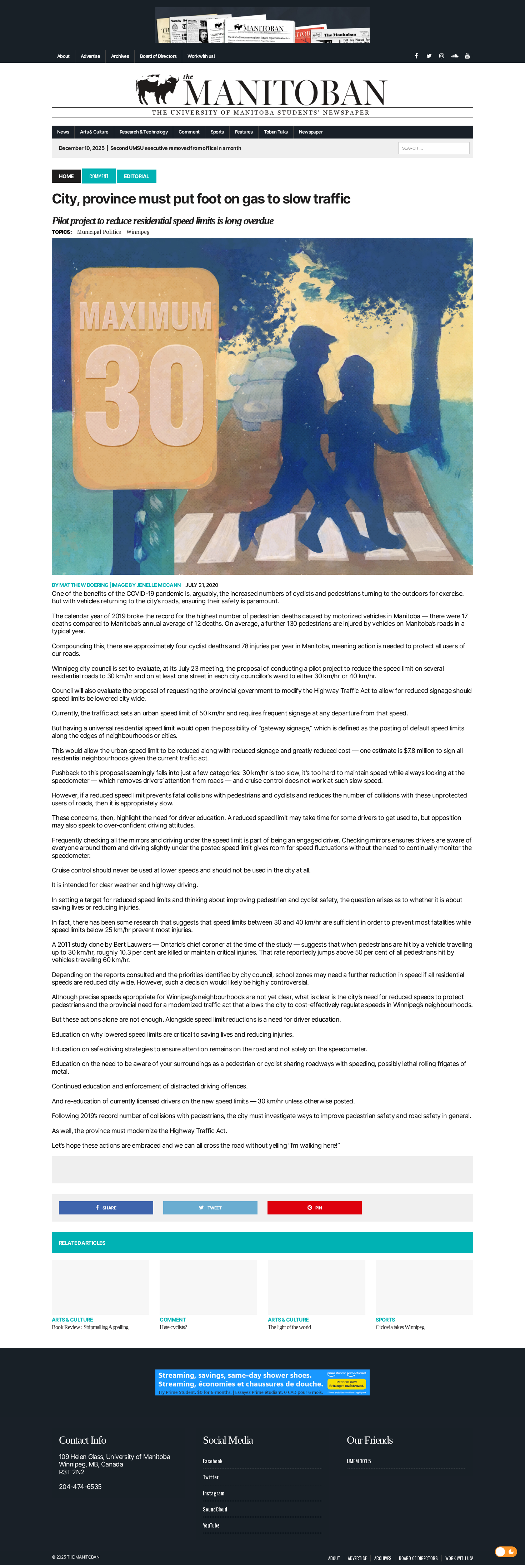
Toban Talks (276, 132)
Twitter (211, 1477)
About (63, 56)
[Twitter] (429, 55)
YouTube (211, 1525)
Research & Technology (144, 132)
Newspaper (310, 132)
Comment (189, 132)
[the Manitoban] (262, 94)
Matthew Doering (83, 585)
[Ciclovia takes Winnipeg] (424, 1287)
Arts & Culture (94, 132)
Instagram (213, 1493)
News (63, 132)
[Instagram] (442, 55)
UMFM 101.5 (359, 1461)
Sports (217, 132)
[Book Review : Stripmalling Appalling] (100, 1287)
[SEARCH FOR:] (434, 147)
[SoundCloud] (454, 55)
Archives (120, 56)
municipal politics (99, 231)
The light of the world (289, 1327)
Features (244, 132)
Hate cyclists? (173, 1327)
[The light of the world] (316, 1287)
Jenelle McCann (158, 585)
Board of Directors (158, 56)
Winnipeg (138, 231)
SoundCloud (215, 1509)
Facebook (212, 1461)
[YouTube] (467, 55)
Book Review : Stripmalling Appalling (90, 1327)
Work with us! (201, 56)
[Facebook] (416, 55)
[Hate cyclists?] (208, 1287)
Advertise (90, 56)
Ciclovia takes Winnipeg (400, 1327)
